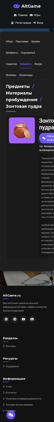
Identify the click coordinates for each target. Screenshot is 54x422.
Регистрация (23, 22)
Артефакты (12, 52)
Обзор (9, 41)
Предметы (26, 64)
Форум (38, 64)
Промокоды (26, 75)
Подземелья (28, 52)
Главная (23, 15)
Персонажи (22, 41)
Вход (40, 22)
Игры (37, 15)
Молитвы (11, 75)
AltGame (31, 6)
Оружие (35, 41)
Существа (11, 64)
